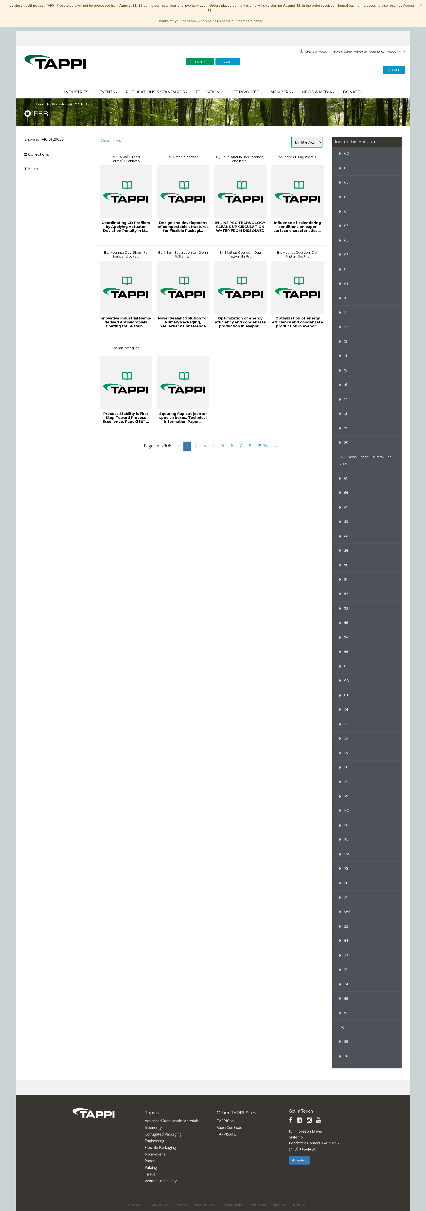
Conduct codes (232, 1205)
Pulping (151, 1167)
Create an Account (318, 51)
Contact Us (377, 51)
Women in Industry (161, 1181)
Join (227, 61)
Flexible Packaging (160, 1147)
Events (107, 92)
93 (77, 104)
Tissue (150, 1174)
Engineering (154, 1141)
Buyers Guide (342, 51)
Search (394, 70)
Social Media (257, 1205)
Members (280, 92)
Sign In (200, 61)
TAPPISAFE (226, 1134)
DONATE (351, 92)
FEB (89, 104)
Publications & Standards (155, 92)
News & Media (317, 92)
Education (208, 92)
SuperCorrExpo (229, 1127)
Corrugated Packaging (163, 1134)
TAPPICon (225, 1121)
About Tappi (133, 1205)
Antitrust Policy (204, 1205)
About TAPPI (396, 51)
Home (39, 104)
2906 (263, 446)
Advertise (360, 51)
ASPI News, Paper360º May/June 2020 (365, 460)
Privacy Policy (158, 1205)
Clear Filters (111, 140)
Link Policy (298, 1205)
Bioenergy (153, 1127)
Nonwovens (155, 1154)
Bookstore (60, 104)
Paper (150, 1161)
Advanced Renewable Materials (172, 1121)
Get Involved (245, 92)
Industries (76, 92)
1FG (342, 1028)
